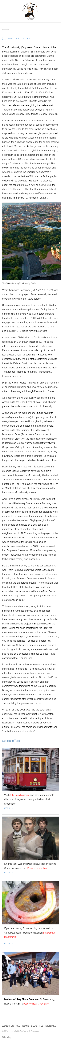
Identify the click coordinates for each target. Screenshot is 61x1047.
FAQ (18, 1025)
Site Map (6, 1037)
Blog (34, 1025)
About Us (8, 1025)
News (25, 1025)
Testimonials (47, 1025)
